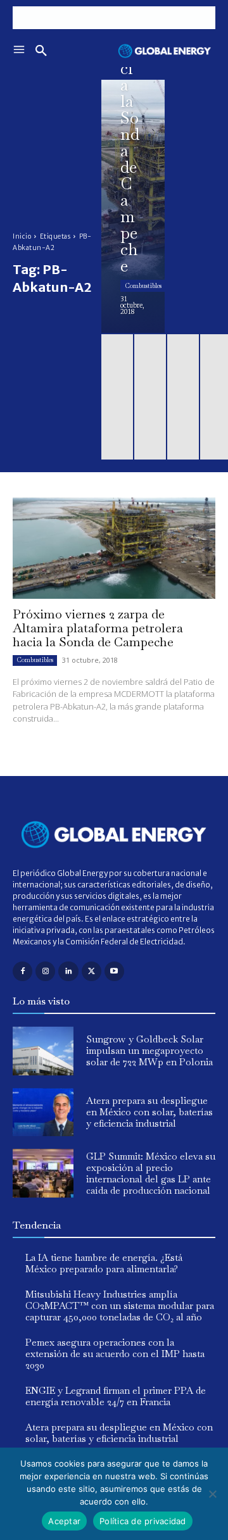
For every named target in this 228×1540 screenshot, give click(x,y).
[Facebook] (22, 971)
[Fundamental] (114, 17)
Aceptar (64, 1521)
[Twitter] (91, 971)
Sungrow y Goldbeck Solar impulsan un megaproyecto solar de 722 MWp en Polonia (149, 1050)
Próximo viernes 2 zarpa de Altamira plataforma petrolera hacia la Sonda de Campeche (98, 628)
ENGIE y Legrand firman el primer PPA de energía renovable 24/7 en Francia (115, 1396)
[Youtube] (114, 971)
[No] (212, 1493)
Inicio (22, 236)
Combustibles (143, 286)
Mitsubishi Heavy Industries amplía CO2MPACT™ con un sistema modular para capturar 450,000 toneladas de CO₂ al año (119, 1305)
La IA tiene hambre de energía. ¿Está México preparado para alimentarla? (103, 1263)
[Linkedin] (68, 971)
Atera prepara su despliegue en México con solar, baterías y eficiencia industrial (149, 1111)
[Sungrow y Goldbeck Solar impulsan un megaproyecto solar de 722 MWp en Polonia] (43, 1051)
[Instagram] (45, 971)
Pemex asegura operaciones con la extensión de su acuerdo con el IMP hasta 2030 (115, 1353)
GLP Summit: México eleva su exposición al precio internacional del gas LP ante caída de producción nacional (150, 1173)
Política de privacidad (142, 1521)
